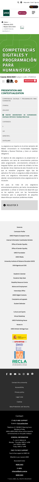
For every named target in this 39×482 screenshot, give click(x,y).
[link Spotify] (27, 374)
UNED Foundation (19, 253)
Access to (19, 324)
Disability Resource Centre (19, 282)
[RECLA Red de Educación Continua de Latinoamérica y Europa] (19, 362)
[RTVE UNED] (33, 6)
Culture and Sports (19, 312)
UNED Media (20, 257)
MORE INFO (19, 464)
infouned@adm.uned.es (19, 471)
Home (6, 22)
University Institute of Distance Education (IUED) (19, 261)
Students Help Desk (19, 278)
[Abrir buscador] (18, 2)
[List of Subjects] (16, 81)
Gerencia (19, 227)
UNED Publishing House (19, 320)
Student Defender (19, 303)
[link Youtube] (14, 374)
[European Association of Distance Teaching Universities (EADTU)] (19, 355)
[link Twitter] (10, 374)
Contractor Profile (19, 231)
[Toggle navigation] (3, 81)
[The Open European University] (19, 347)
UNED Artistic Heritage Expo (19, 329)
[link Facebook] (6, 374)
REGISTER (12, 205)
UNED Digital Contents (19, 295)
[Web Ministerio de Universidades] (19, 337)
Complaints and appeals (19, 299)
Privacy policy (19, 392)
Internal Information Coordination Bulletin (19, 240)
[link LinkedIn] (19, 374)
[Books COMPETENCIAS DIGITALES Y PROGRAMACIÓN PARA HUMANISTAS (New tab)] (8, 82)
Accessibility (19, 387)
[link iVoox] (31, 374)
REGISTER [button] (29, 81)
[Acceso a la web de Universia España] (19, 341)
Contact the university (19, 382)
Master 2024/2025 (10, 27)
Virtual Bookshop (19, 316)
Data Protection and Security (19, 406)
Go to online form (22, 423)
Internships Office (19, 291)
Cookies (19, 402)
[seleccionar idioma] (21, 2)
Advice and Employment (19, 286)
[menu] (34, 12)
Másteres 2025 (8, 24)
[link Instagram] (23, 374)
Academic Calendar (19, 274)
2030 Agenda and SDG (19, 265)
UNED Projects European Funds (19, 236)
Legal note (19, 397)
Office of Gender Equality (19, 244)
